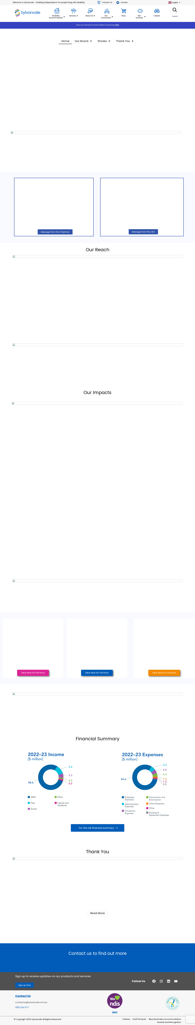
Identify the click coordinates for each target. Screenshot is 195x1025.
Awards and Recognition (169, 1022)
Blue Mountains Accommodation (165, 1019)
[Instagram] (161, 981)
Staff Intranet (139, 1019)
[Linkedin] (168, 981)
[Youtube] (175, 981)
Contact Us (23, 996)
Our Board (81, 41)
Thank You (123, 41)
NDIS (114, 1012)
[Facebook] (154, 981)
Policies (126, 1019)
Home (65, 41)
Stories (102, 41)
